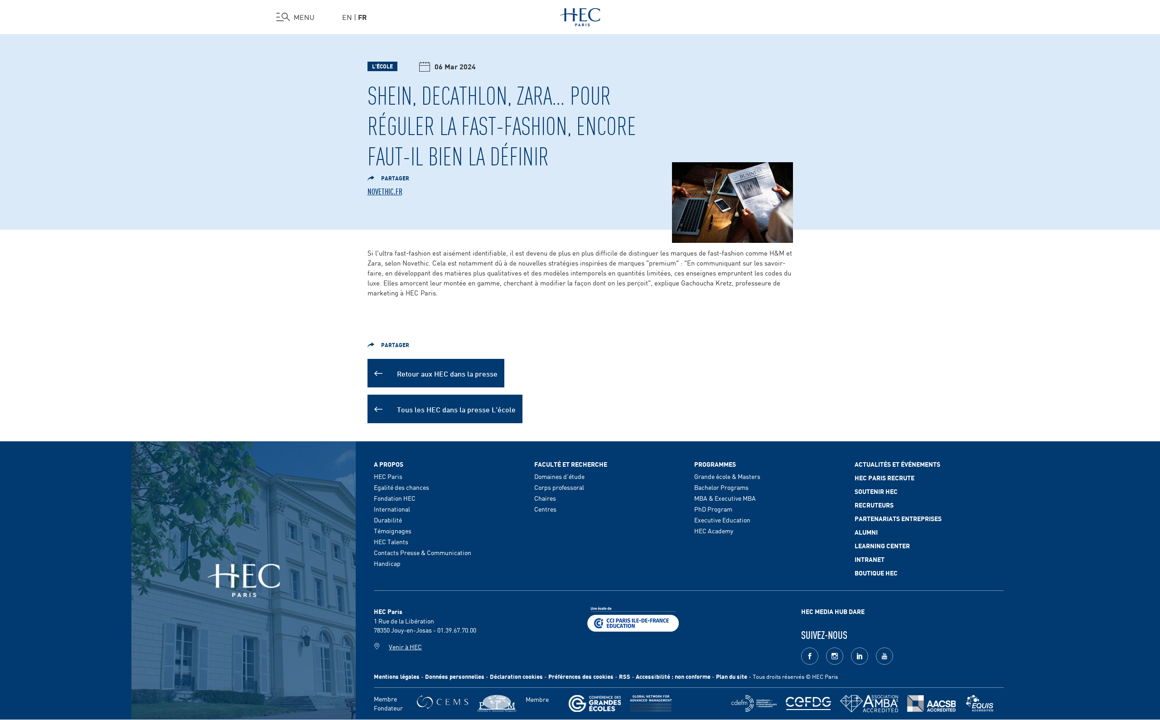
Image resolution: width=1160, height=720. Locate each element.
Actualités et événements (897, 464)
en (347, 16)
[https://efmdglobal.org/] (980, 703)
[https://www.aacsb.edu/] (931, 703)
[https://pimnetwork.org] (497, 703)
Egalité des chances (401, 487)
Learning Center (882, 545)
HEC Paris (388, 476)
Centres (545, 508)
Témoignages (392, 530)
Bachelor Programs (721, 487)
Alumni (866, 531)
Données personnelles (454, 676)
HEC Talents (391, 541)
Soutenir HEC (876, 491)
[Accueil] (580, 15)
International (392, 508)
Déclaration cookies (516, 676)
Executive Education (722, 519)
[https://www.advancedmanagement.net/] (651, 703)
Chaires (545, 498)
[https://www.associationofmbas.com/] (869, 703)
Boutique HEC (876, 572)
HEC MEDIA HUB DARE (833, 611)
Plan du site (731, 676)
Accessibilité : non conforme (673, 676)
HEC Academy (713, 530)
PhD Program (713, 508)
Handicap (387, 563)
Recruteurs (874, 504)
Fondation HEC (395, 498)
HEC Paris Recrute (884, 477)
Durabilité (388, 519)
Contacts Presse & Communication (422, 552)
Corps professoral (559, 487)
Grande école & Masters (727, 476)
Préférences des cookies (581, 676)
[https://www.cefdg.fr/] (808, 703)
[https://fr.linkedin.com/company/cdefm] (754, 703)
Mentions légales (397, 676)
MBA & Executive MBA (725, 498)
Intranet (869, 559)
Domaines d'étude (559, 476)
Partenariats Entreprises (898, 518)
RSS (624, 676)
